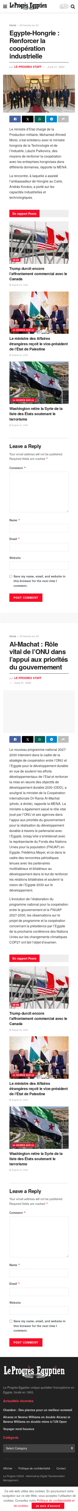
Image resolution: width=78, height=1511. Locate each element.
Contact (61, 1468)
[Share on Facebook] (15, 119)
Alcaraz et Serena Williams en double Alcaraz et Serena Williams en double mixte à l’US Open (36, 1419)
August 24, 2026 (19, 425)
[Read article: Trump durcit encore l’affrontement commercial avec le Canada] (39, 242)
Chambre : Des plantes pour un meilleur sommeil (37, 1410)
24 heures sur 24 (29, 25)
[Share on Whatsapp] (40, 119)
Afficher (7, 1468)
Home (12, 25)
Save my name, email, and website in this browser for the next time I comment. (40, 581)
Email (14, 539)
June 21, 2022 (55, 67)
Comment (17, 468)
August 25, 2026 (19, 284)
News (16, 260)
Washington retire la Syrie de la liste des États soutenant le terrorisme (35, 414)
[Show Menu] (5, 6)
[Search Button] (73, 6)
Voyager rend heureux (18, 1429)
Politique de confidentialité (34, 1468)
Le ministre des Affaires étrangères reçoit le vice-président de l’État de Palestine (38, 343)
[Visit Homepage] (28, 6)
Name (14, 520)
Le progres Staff (27, 67)
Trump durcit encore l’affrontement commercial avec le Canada (38, 274)
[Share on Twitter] (27, 119)
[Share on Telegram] (51, 119)
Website (15, 558)
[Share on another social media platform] (63, 119)
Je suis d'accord (48, 1506)
